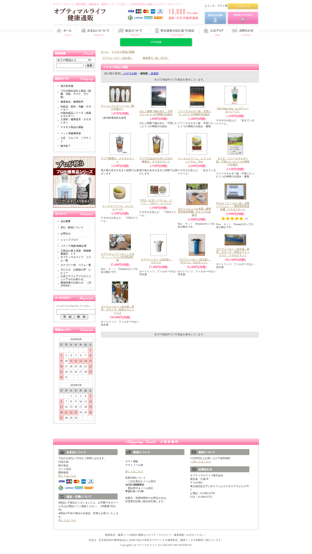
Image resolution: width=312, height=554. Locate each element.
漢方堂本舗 (66, 86)
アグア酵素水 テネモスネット (117, 160)
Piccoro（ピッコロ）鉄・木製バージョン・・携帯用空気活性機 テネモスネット (232, 206)
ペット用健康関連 (70, 133)
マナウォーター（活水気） (117, 57)
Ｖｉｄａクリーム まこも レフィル (118, 207)
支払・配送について (71, 227)
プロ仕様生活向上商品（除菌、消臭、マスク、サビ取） (75, 94)
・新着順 (153, 73)
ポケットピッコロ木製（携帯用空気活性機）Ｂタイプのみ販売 (194, 211)
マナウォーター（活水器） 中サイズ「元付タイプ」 (195, 261)
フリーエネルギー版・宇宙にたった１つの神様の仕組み (194, 113)
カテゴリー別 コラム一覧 (75, 265)
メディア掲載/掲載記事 (73, 245)
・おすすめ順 (129, 73)
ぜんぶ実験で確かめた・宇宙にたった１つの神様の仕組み (156, 113)
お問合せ (65, 233)
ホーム (104, 51)
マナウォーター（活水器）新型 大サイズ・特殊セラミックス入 (117, 309)
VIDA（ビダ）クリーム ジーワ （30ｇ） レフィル (156, 202)
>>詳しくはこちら (200, 461)
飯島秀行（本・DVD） (156, 57)
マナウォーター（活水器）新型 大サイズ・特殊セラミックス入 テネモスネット (232, 252)
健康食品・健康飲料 (71, 101)
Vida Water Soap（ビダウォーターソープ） (233, 110)
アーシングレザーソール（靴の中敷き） (117, 107)
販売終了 (65, 145)
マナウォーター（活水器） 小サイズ (157, 261)
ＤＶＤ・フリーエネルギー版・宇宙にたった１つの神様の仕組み (232, 161)
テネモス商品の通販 (71, 127)
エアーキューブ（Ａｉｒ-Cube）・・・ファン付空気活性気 (117, 257)
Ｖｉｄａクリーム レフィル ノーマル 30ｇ (196, 160)
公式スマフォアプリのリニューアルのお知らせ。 (75, 278)
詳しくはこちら (67, 475)
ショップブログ (69, 239)
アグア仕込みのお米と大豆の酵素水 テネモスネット (156, 160)
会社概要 (65, 221)
